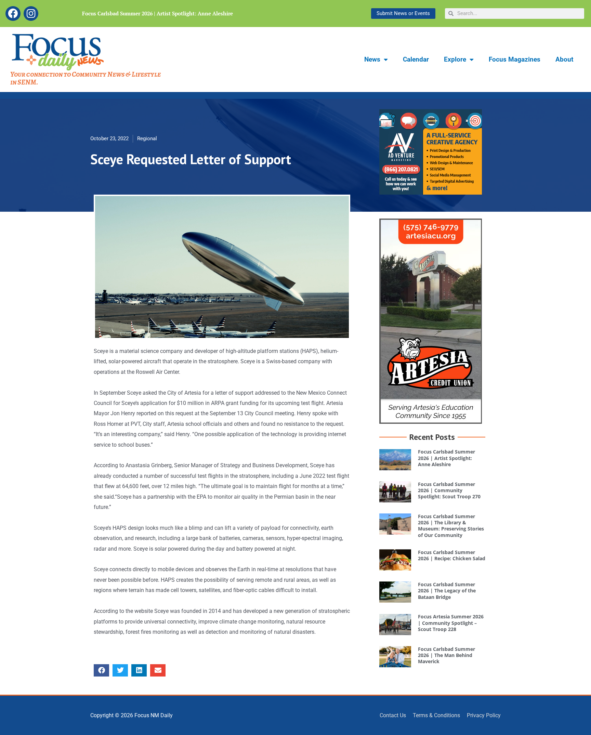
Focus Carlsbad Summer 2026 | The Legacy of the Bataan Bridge (447, 590)
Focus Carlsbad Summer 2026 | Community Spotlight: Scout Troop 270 (449, 490)
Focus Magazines (514, 59)
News (372, 59)
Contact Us (393, 715)
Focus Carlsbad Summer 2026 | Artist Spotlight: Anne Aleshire (157, 13)
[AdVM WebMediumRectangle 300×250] (430, 151)
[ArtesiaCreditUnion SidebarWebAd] (430, 320)
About (564, 59)
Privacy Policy (484, 715)
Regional (147, 138)
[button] (101, 670)
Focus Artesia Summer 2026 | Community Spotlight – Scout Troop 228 (451, 622)
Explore (455, 59)
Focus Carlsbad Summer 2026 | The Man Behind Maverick (446, 655)
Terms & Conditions (436, 715)
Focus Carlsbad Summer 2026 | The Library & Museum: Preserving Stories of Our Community (451, 525)
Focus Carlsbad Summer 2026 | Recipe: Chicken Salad (451, 555)
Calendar (416, 59)
